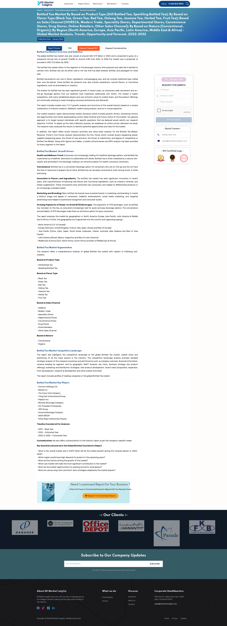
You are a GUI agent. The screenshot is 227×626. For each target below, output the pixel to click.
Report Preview (54, 48)
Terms (166, 618)
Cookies (184, 618)
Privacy (175, 618)
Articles (105, 601)
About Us (131, 601)
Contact (131, 604)
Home (39, 10)
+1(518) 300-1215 (168, 135)
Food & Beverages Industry (66, 10)
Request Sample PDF (89, 48)
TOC (70, 48)
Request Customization (116, 48)
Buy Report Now (176, 79)
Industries (48, 10)
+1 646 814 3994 (175, 4)
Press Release (107, 597)
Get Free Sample (174, 120)
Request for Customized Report (101, 496)
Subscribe (155, 564)
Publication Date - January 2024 (50, 39)
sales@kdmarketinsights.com (174, 141)
